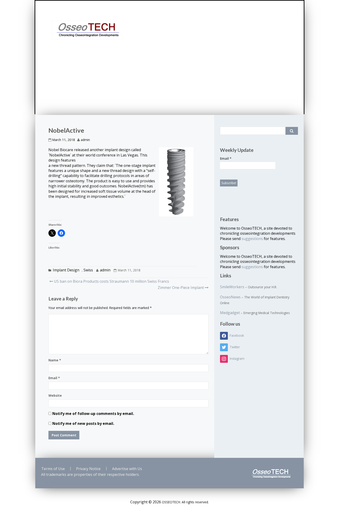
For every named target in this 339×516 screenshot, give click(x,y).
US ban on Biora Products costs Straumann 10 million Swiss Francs (111, 281)
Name (54, 360)
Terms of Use (53, 468)
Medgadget (230, 312)
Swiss (88, 270)
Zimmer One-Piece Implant (181, 287)
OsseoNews (230, 297)
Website (55, 395)
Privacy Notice (88, 468)
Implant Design (66, 270)
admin (85, 140)
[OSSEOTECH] (87, 30)
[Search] (291, 131)
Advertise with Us (127, 468)
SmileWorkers (232, 286)
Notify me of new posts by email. (83, 423)
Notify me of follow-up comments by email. (93, 413)
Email (54, 378)
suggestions (252, 238)
